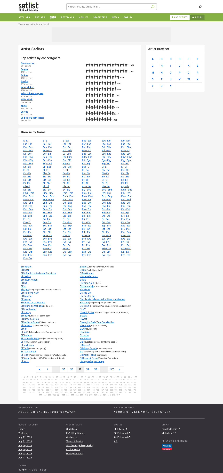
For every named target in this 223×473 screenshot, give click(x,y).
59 (95, 369)
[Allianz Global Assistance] (167, 446)
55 (63, 369)
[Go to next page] (120, 369)
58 (87, 369)
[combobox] (111, 6)
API (116, 441)
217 (111, 369)
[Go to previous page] (40, 369)
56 (71, 369)
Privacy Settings (74, 453)
